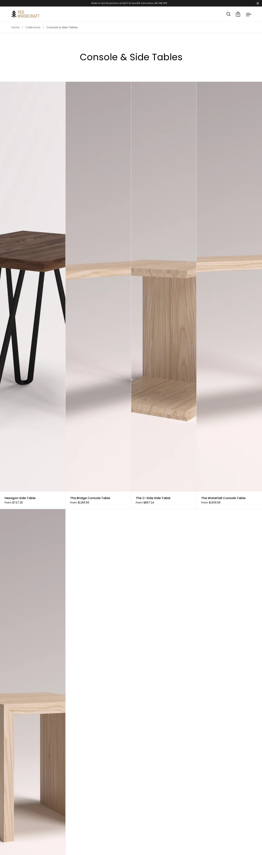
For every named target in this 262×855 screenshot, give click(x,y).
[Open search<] (229, 14)
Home (16, 27)
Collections (33, 27)
